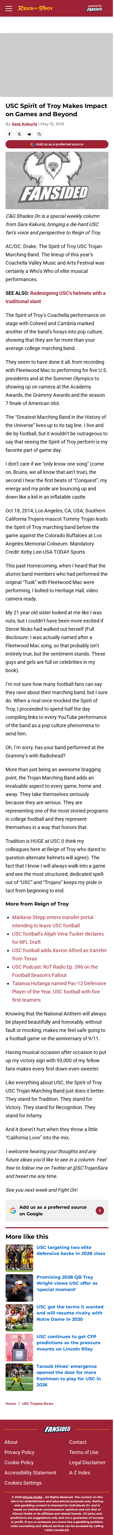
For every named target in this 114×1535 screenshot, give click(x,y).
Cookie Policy (19, 1462)
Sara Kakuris (24, 123)
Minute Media (32, 1497)
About (11, 1442)
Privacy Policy (19, 1452)
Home (11, 1403)
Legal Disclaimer (87, 1462)
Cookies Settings (23, 1483)
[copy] (39, 134)
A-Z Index (79, 1473)
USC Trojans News (37, 1403)
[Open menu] (9, 8)
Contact (78, 1442)
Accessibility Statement (30, 1473)
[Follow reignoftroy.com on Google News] (100, 1211)
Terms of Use (84, 1452)
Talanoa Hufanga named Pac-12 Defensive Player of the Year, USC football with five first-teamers (59, 991)
